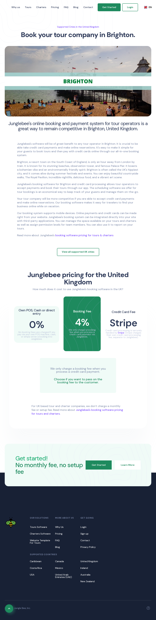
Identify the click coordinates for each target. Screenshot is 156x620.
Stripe (121, 332)
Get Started (109, 7)
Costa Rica (36, 568)
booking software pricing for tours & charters (84, 235)
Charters (41, 7)
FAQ (66, 7)
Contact (88, 7)
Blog (75, 7)
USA (32, 574)
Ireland (84, 568)
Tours (28, 7)
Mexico (59, 568)
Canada (59, 561)
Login (130, 7)
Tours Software (38, 527)
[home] (7, 7)
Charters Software (40, 533)
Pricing (55, 7)
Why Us (59, 527)
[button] (148, 7)
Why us (15, 7)
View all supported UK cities (78, 251)
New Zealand (87, 581)
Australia (85, 574)
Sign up (84, 533)
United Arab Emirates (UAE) (63, 576)
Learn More (128, 465)
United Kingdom (89, 561)
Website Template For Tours (40, 541)
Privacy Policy (88, 547)
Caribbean (35, 561)
